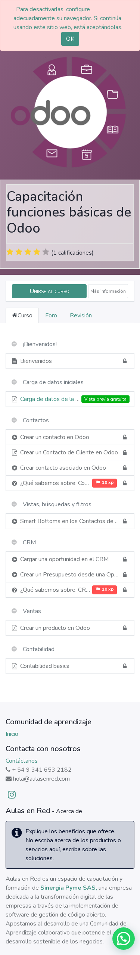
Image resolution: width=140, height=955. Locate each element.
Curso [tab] (25, 315)
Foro (51, 315)
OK (70, 39)
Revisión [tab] (81, 315)
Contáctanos (22, 761)
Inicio (12, 734)
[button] (49, 291)
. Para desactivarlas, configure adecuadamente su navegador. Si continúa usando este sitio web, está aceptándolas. (67, 18)
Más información (108, 291)
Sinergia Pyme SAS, (68, 888)
